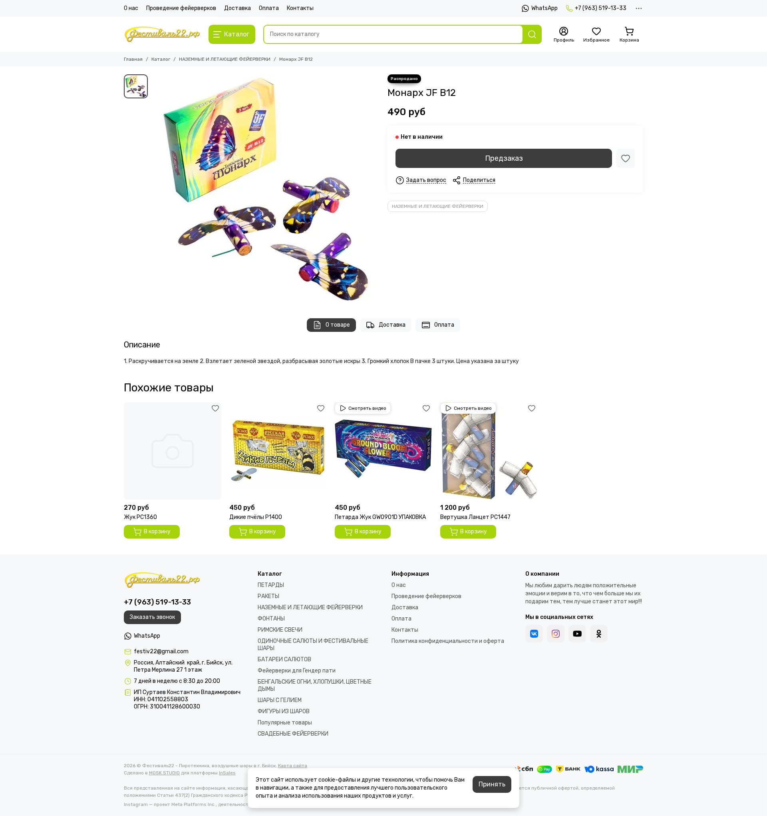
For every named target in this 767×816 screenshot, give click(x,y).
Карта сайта (292, 765)
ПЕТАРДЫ (271, 585)
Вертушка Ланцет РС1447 (475, 517)
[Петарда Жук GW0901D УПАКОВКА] (383, 451)
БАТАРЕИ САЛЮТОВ (284, 659)
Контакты (300, 8)
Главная (133, 59)
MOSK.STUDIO (164, 773)
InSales (227, 773)
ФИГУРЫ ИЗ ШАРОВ (284, 711)
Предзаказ (504, 158)
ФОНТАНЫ (271, 618)
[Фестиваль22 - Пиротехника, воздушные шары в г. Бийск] (162, 34)
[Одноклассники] (599, 633)
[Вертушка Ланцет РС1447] (489, 451)
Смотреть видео (367, 408)
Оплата (269, 8)
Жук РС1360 (140, 517)
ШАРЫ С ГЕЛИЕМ (280, 700)
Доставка (237, 8)
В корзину (157, 531)
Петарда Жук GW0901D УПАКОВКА (380, 517)
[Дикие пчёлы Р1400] (278, 451)
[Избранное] (625, 158)
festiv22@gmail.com (161, 651)
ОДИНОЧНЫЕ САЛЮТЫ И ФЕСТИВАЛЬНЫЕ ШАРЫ (313, 645)
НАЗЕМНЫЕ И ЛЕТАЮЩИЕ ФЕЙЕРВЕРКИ (224, 59)
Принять (492, 784)
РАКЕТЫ (268, 596)
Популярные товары (285, 722)
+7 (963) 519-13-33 (600, 8)
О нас (131, 8)
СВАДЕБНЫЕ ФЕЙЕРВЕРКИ (293, 733)
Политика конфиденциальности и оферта (447, 641)
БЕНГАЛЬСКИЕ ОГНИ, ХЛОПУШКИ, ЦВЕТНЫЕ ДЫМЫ (315, 685)
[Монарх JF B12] (266, 188)
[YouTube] (577, 633)
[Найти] (532, 34)
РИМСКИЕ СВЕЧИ (280, 629)
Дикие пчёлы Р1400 (255, 517)
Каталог (160, 59)
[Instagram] (555, 633)
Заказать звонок (152, 617)
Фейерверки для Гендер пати (297, 670)
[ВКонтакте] (534, 633)
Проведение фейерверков (181, 8)
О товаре (338, 324)
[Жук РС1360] (172, 451)
